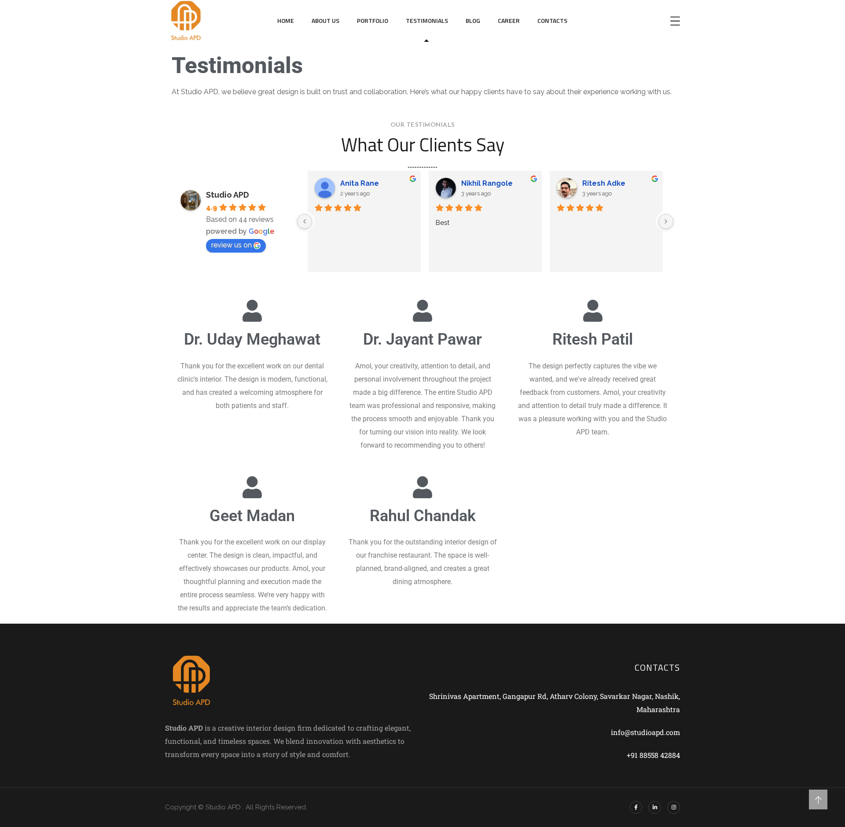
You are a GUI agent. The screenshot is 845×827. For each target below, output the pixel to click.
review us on (231, 245)
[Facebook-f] (636, 807)
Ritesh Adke (603, 183)
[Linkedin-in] (654, 807)
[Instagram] (673, 807)
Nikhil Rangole (487, 183)
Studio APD (227, 194)
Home (285, 20)
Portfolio (372, 20)
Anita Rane (359, 183)
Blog (473, 20)
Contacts (552, 20)
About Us (325, 20)
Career (509, 20)
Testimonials (427, 20)
